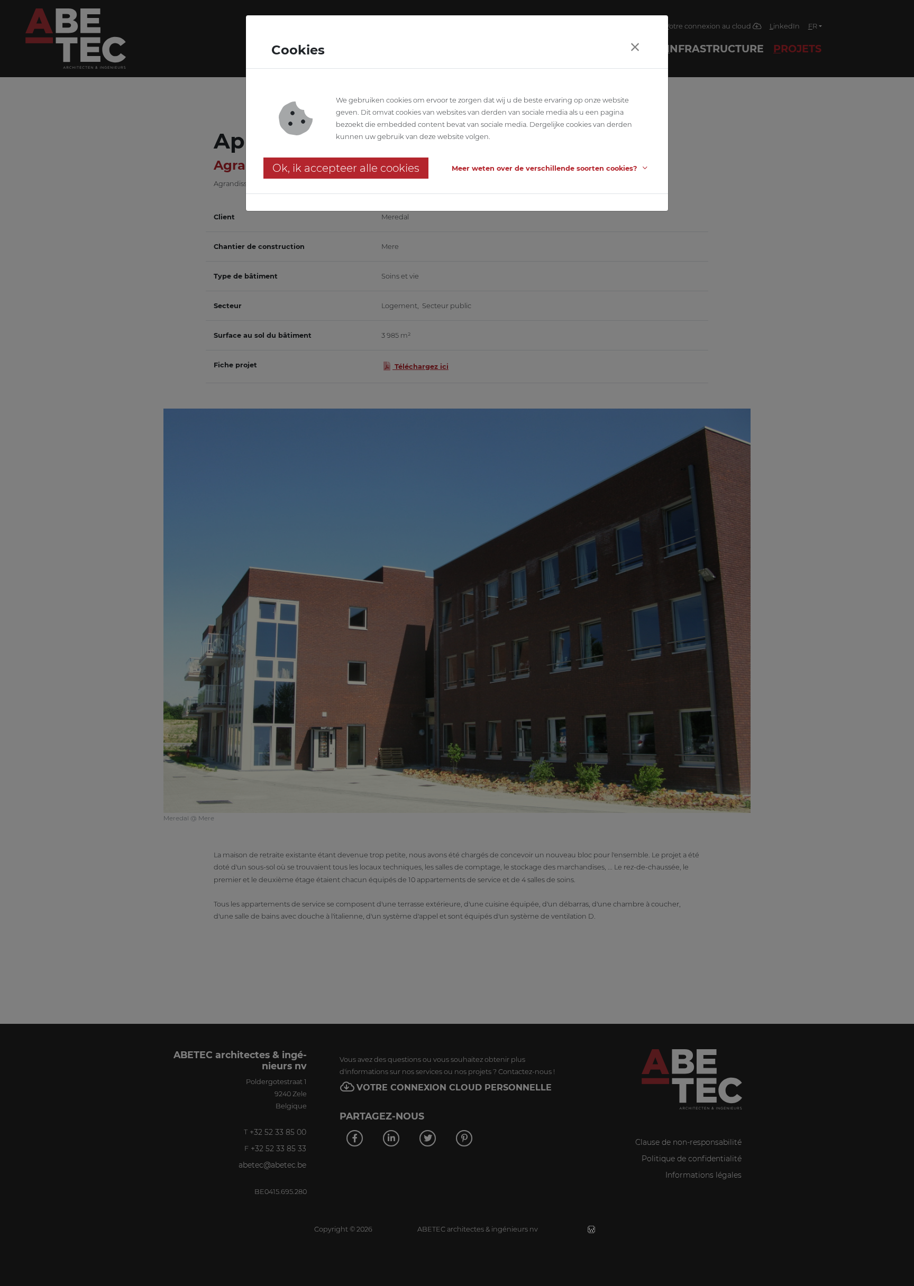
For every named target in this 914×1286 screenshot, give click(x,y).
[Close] (634, 47)
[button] (551, 168)
